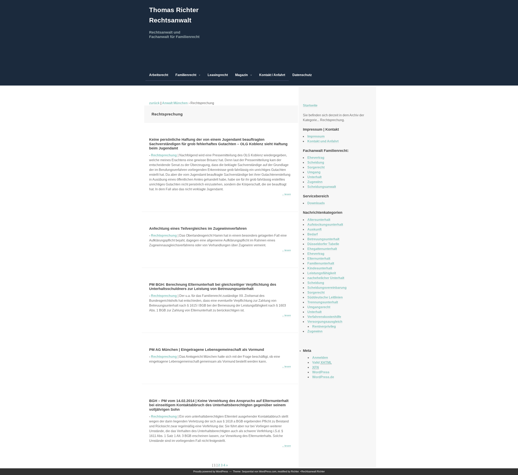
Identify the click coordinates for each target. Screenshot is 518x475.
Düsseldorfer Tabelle (323, 244)
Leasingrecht (218, 75)
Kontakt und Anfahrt (323, 141)
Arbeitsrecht (158, 75)
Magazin (241, 75)
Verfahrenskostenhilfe (324, 316)
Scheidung (315, 162)
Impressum (316, 136)
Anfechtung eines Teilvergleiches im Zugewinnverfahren (198, 228)
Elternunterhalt (318, 258)
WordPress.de (323, 377)
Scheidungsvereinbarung (327, 287)
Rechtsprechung (164, 155)
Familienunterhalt (320, 263)
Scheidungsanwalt (321, 186)
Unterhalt (314, 177)
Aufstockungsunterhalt (325, 224)
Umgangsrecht (318, 307)
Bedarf (312, 234)
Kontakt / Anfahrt (272, 75)
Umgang (314, 172)
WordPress (320, 372)
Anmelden (320, 357)
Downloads (316, 203)
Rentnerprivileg (324, 326)
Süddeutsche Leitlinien (325, 297)
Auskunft (314, 229)
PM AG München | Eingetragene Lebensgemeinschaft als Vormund (206, 350)
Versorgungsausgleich (324, 321)
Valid (322, 362)
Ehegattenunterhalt (322, 249)
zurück (154, 103)
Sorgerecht (316, 167)
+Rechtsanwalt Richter (312, 471)
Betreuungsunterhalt (323, 239)
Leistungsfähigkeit (321, 273)
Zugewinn (315, 182)
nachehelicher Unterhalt (325, 278)
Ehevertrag (315, 157)
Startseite (310, 105)
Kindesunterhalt (319, 268)
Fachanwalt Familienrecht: (326, 151)
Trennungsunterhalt (322, 302)
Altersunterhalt (318, 219)
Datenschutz (302, 75)
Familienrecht (185, 75)
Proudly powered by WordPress (210, 471)
